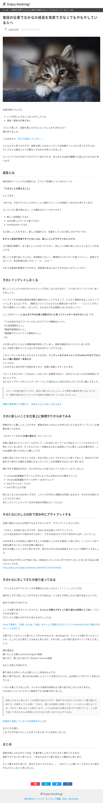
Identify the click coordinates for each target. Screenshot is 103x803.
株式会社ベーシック (34, 798)
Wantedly (73, 798)
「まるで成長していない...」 (30, 138)
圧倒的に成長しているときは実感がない (22, 721)
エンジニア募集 (53, 798)
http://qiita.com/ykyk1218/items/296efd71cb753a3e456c (32, 567)
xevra (58, 381)
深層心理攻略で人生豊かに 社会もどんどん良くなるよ (30, 404)
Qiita (64, 798)
